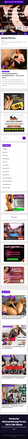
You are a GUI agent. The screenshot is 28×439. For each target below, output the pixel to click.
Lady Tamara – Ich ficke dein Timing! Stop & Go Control (12, 406)
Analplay (4, 149)
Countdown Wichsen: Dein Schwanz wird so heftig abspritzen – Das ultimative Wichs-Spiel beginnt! (14, 377)
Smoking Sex (5, 171)
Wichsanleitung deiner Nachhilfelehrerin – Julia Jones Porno (13, 76)
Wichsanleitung (6, 71)
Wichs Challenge (6, 178)
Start (2, 40)
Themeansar (14, 436)
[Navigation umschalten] (18, 34)
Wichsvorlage (6, 187)
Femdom (4, 162)
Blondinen (5, 152)
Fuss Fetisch (5, 165)
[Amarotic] (14, 217)
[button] (21, 33)
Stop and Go (5, 175)
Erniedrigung (5, 159)
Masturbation (6, 168)
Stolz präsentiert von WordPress (9, 435)
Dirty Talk (5, 155)
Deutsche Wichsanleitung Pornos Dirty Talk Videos (14, 421)
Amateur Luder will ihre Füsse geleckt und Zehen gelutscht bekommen (13, 317)
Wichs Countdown (7, 181)
